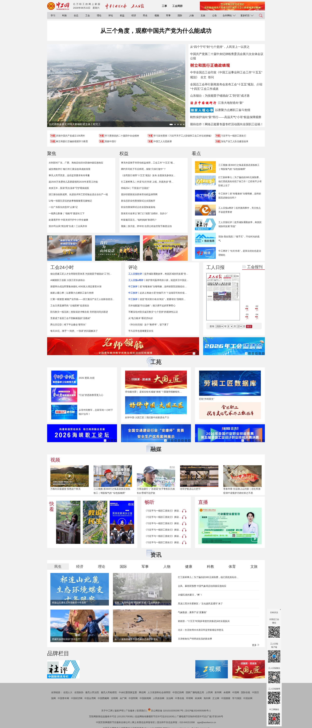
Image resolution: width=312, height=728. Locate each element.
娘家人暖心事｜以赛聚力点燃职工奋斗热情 (72, 293)
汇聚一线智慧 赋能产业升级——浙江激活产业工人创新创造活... (82, 299)
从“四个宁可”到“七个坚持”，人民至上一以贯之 (220, 46)
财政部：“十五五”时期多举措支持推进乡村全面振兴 (204, 621)
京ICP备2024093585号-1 (198, 710)
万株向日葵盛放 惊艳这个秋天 (65, 489)
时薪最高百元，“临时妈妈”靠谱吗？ (139, 219)
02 (257, 306)
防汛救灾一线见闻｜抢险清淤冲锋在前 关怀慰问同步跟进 (79, 312)
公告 (214, 15)
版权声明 (119, 710)
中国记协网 (178, 692)
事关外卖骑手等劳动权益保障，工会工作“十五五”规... (148, 162)
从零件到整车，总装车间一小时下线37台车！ (96, 412)
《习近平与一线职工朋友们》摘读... (163, 510)
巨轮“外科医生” (206, 399)
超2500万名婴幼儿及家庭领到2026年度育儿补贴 (73, 181)
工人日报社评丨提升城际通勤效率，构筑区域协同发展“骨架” (240, 224)
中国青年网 (63, 698)
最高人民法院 (92, 692)
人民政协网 (158, 698)
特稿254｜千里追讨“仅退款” (135, 188)
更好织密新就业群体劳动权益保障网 (139, 194)
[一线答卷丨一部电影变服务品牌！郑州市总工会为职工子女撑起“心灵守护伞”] (165, 248)
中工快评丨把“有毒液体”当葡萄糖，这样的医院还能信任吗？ (239, 195)
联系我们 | (142, 710)
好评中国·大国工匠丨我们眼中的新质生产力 (147, 417)
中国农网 (247, 698)
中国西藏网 (103, 698)
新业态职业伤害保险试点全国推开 (138, 200)
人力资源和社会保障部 (159, 692)
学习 (53, 15)
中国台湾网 (90, 698)
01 (247, 306)
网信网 (142, 692)
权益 (122, 15)
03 (247, 314)
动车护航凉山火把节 (190, 489)
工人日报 (215, 267)
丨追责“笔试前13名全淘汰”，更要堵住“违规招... (156, 299)
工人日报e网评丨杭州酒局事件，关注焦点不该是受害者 (239, 210)
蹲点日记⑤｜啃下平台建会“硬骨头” (68, 324)
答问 (211, 77)
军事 (168, 15)
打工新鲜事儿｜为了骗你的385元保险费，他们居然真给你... (208, 577)
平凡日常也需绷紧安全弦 (140, 331)
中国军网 (133, 698)
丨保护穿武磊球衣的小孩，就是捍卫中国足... (158, 280)
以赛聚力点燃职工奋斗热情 (232, 110)
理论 (99, 15)
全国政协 (78, 692)
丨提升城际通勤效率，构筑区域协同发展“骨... (158, 273)
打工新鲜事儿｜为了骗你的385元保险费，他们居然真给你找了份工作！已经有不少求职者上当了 (240, 181)
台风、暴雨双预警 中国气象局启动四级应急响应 (202, 586)
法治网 (169, 698)
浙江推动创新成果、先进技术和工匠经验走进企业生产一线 (78, 194)
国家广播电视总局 (195, 692)
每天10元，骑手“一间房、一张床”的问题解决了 (74, 331)
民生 (145, 15)
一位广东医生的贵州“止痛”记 (63, 207)
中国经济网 (76, 698)
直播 (203, 502)
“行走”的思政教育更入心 (91, 395)
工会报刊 (255, 267)
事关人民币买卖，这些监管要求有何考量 (69, 175)
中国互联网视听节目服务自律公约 (113, 722)
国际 (180, 15)
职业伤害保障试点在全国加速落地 (138, 207)
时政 (64, 15)
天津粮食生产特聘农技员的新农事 (195, 638)
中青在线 (179, 698)
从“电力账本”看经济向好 (140, 318)
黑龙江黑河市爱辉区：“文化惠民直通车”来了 (200, 603)
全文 (203, 77)
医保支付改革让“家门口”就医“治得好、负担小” (144, 213)
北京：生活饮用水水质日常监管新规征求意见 (200, 630)
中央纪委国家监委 (128, 692)
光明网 (114, 698)
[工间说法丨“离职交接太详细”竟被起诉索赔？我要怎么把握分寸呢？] (69, 248)
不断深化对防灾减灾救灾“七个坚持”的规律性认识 (153, 312)
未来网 (198, 698)
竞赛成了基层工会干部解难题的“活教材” (70, 318)
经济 (133, 15)
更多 (254, 645)
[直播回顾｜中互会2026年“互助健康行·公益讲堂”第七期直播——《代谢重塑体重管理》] (230, 526)
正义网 (215, 698)
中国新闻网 (145, 698)
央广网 (123, 698)
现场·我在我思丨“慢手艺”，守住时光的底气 (239, 238)
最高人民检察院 (109, 692)
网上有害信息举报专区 (143, 722)
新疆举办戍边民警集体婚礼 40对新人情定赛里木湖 (75, 286)
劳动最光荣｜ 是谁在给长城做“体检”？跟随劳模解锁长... (153, 391)
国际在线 (245, 692)
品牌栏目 (58, 653)
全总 (76, 15)
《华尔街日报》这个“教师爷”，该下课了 (148, 324)
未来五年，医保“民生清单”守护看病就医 (69, 188)
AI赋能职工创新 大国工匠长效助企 (67, 280)
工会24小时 (62, 267)
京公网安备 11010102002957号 (167, 710)
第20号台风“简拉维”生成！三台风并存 (68, 226)
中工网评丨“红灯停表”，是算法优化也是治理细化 (239, 253)
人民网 (209, 692)
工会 (87, 15)
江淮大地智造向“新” (230, 102)
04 (257, 314)
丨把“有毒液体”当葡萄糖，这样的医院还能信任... (157, 286)
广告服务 (130, 710)
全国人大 (67, 692)
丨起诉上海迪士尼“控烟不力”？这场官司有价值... (157, 293)
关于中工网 (107, 710)
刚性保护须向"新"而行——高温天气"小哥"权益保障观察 (225, 117)
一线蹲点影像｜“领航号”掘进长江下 (66, 213)
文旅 (203, 15)
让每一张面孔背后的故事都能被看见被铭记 (70, 200)
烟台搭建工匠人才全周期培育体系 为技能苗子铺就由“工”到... (80, 273)
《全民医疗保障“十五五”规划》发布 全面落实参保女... (148, 175)
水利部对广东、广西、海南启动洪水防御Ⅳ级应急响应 (76, 162)
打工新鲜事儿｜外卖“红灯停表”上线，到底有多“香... (147, 181)
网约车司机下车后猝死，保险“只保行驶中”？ (143, 169)
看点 (196, 153)
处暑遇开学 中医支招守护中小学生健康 (68, 219)
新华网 (218, 692)
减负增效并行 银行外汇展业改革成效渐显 (69, 169)
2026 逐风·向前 (87, 378)
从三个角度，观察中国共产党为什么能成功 (156, 30)
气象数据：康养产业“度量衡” (192, 612)
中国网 (235, 692)
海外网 (207, 698)
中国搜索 (225, 698)
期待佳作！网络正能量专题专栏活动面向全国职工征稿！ (226, 124)
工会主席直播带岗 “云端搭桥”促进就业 (69, 305)
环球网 (189, 698)
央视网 (226, 692)
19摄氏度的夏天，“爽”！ (190, 594)
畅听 (149, 502)
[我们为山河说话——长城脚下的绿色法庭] (117, 248)
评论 (110, 15)
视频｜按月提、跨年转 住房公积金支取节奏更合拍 (146, 226)
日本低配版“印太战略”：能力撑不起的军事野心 (152, 305)
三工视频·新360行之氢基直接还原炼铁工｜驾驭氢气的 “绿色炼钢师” (239, 167)
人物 (191, 15)
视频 (157, 15)
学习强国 (236, 698)
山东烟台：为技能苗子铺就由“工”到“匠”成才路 (220, 95)
